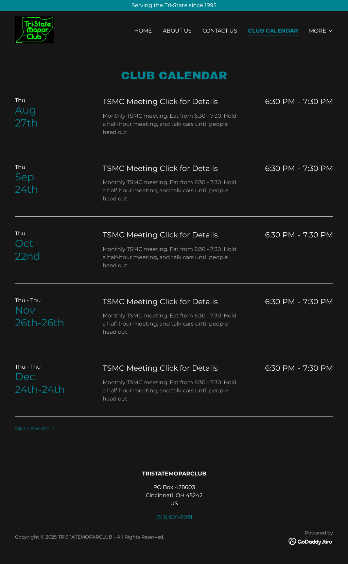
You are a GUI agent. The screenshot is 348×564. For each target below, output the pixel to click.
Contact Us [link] (220, 30)
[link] (34, 29)
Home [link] (143, 30)
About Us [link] (177, 30)
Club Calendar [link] (273, 30)
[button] (321, 31)
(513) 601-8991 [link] (174, 517)
